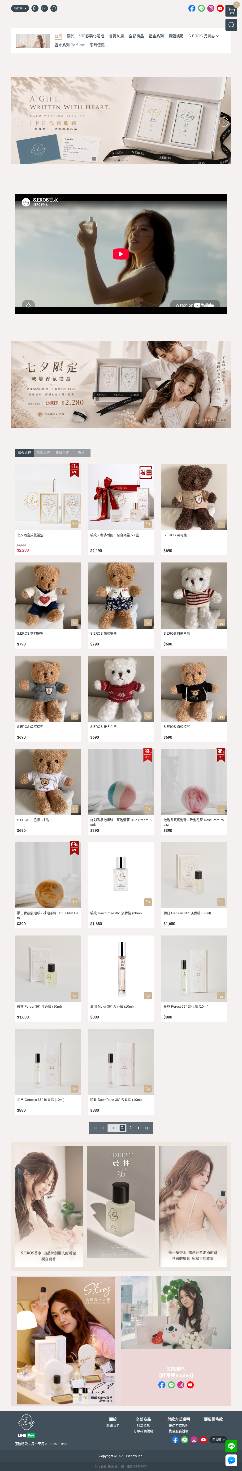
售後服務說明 (179, 1431)
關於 (113, 1419)
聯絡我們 (113, 1425)
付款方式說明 (178, 1419)
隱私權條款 (213, 1419)
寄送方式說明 (179, 1425)
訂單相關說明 (143, 1431)
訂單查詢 (143, 1425)
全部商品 (143, 1419)
